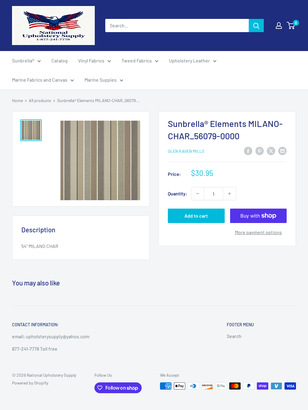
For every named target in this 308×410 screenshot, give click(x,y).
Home (17, 100)
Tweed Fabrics (137, 60)
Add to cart (196, 216)
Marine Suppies (101, 80)
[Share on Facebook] (248, 150)
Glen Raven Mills (186, 151)
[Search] (256, 25)
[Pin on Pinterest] (259, 150)
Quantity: (177, 193)
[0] (291, 25)
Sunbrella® (23, 60)
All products (40, 100)
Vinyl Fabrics (91, 60)
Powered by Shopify (30, 382)
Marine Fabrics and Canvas (39, 80)
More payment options (258, 232)
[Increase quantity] (229, 193)
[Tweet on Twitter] (271, 150)
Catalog (59, 60)
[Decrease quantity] (197, 193)
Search (234, 336)
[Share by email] (282, 150)
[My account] (279, 25)
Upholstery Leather (189, 60)
